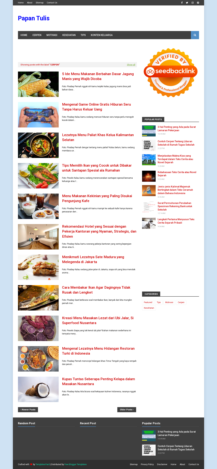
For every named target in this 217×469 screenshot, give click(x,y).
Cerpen (181, 302)
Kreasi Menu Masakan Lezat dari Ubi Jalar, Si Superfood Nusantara (98, 320)
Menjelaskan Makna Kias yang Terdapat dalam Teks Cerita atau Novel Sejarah (175, 159)
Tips (159, 302)
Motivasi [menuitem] (51, 35)
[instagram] (192, 2)
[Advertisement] (137, 18)
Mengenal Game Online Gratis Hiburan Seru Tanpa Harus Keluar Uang (96, 106)
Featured (148, 302)
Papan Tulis (34, 18)
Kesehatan (149, 308)
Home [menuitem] (24, 35)
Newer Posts (28, 409)
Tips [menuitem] (83, 35)
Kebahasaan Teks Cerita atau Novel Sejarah (177, 174)
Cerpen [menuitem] (36, 35)
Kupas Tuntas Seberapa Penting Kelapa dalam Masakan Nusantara (98, 381)
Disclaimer (162, 464)
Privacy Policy (147, 464)
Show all (131, 64)
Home (21, 3)
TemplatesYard (43, 464)
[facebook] (181, 2)
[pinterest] (197, 2)
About (29, 3)
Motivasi (169, 302)
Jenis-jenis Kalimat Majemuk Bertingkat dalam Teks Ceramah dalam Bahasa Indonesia (175, 190)
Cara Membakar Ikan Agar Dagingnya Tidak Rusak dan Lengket (96, 289)
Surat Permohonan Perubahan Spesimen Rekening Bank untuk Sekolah (175, 206)
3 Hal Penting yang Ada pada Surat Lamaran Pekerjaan (177, 129)
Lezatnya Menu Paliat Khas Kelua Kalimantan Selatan (98, 137)
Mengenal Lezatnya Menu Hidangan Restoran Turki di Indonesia (98, 350)
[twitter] (187, 2)
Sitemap (39, 3)
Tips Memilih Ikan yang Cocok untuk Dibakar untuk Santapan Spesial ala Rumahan (97, 167)
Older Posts (126, 409)
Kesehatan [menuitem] (69, 35)
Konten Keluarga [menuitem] (102, 35)
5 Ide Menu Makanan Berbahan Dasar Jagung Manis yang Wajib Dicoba (98, 76)
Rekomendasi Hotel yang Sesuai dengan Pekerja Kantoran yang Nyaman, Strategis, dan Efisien (99, 231)
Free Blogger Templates (75, 464)
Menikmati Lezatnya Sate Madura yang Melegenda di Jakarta (93, 259)
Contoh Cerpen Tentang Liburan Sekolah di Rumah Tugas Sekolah (176, 143)
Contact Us (52, 3)
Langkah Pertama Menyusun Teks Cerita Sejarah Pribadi (176, 221)
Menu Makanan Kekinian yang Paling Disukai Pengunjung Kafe (97, 198)
